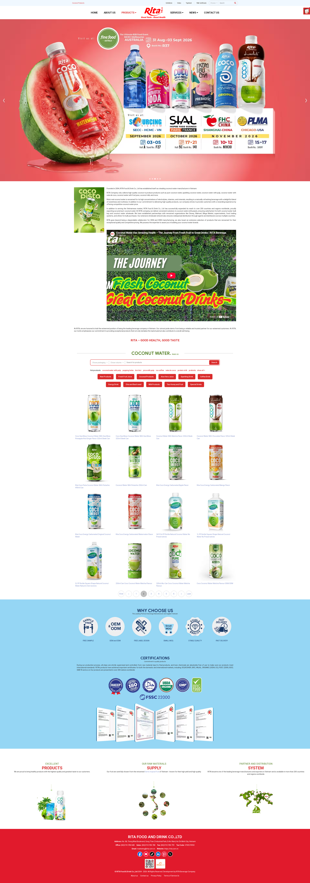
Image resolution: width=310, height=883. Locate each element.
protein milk (182, 370)
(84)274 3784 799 (167, 845)
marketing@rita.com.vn (146, 849)
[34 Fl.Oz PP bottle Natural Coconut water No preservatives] (175, 511)
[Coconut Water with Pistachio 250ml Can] (135, 462)
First (121, 594)
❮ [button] (3, 100)
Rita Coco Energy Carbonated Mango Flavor (213, 485)
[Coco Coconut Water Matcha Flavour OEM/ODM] (216, 561)
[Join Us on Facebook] (139, 854)
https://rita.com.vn (171, 849)
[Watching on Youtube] (146, 854)
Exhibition (169, 3)
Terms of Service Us (171, 876)
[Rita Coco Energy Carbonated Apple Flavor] (175, 462)
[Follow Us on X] (170, 854)
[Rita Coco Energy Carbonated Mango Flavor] (216, 462)
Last (189, 594)
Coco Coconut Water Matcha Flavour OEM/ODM (215, 583)
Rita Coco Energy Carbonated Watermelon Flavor (134, 534)
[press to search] (235, 2)
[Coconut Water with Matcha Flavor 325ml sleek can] (175, 413)
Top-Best (189, 3)
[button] (150, 179)
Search (214, 362)
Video (179, 3)
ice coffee (160, 370)
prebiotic (192, 370)
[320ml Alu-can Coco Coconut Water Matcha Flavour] (175, 561)
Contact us (144, 876)
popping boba (128, 370)
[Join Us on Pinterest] (164, 854)
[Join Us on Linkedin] (158, 854)
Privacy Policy (156, 876)
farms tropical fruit (152, 772)
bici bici (138, 370)
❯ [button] (306, 100)
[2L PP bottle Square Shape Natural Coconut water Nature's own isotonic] (94, 561)
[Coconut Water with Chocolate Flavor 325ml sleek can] (216, 413)
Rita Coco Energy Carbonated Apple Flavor (172, 485)
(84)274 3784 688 (128, 845)
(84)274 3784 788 (148, 845)
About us (134, 876)
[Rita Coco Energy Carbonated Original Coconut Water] (94, 511)
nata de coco (171, 370)
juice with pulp (148, 370)
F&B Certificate (201, 3)
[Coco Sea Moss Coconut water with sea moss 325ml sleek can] (135, 413)
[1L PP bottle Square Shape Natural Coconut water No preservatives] (216, 511)
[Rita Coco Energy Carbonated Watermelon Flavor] (135, 511)
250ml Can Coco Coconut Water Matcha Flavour (134, 583)
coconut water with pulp (111, 370)
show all (200, 370)
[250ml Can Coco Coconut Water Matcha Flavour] (135, 561)
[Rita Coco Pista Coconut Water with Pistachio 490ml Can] (94, 462)
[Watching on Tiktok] (152, 854)
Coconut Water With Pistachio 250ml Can (131, 485)
